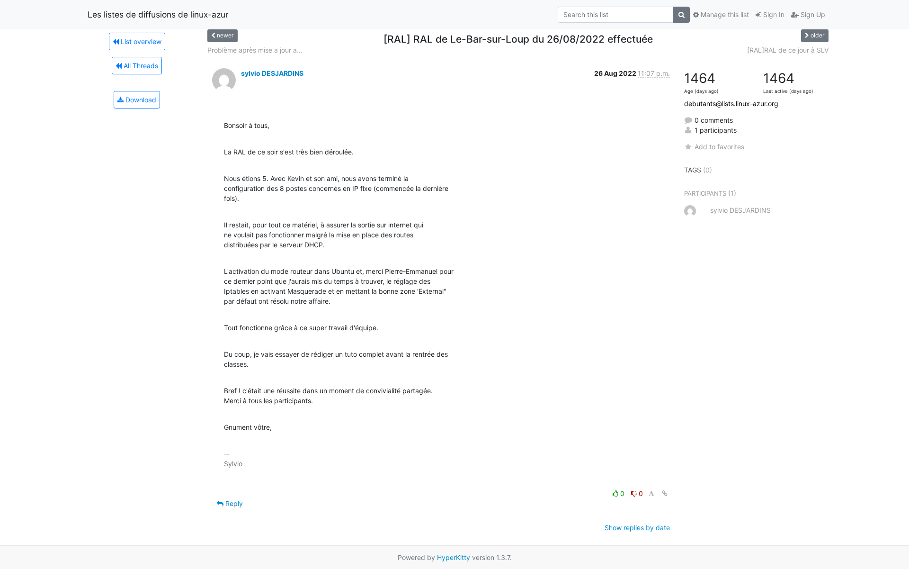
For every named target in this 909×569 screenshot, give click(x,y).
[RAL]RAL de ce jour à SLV (788, 50)
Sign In (772, 14)
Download (140, 100)
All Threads (140, 66)
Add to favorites (719, 147)
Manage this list (724, 14)
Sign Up (812, 14)
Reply (233, 503)
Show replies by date (637, 528)
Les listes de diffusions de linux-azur (158, 14)
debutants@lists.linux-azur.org (731, 103)
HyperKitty (453, 557)
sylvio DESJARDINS (272, 73)
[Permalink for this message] (664, 493)
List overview (140, 41)
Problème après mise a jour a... (255, 50)
